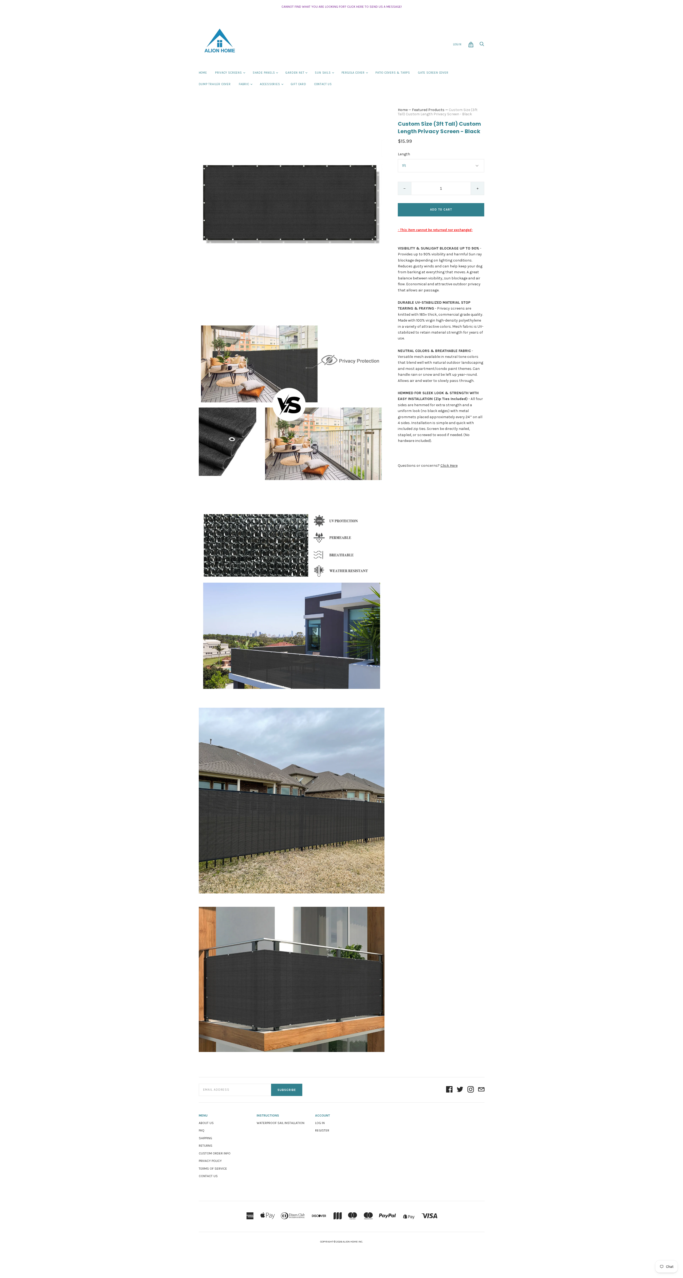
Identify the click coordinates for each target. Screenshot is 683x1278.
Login (457, 44)
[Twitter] (460, 1090)
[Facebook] (449, 1090)
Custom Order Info (215, 1153)
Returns (205, 1146)
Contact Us (323, 84)
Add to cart (441, 209)
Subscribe (286, 1090)
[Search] (482, 45)
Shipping (205, 1138)
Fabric (244, 84)
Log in (320, 1123)
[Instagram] (470, 1090)
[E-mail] (481, 1090)
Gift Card (298, 84)
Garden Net (294, 72)
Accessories (270, 84)
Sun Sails (323, 72)
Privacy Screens (228, 72)
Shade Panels (264, 72)
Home (203, 72)
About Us (206, 1123)
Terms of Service (213, 1168)
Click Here (449, 465)
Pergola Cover (353, 72)
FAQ (201, 1130)
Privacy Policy (210, 1161)
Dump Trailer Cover (215, 84)
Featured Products (428, 110)
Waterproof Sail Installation (280, 1123)
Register (322, 1130)
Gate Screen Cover (433, 72)
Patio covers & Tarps (392, 72)
